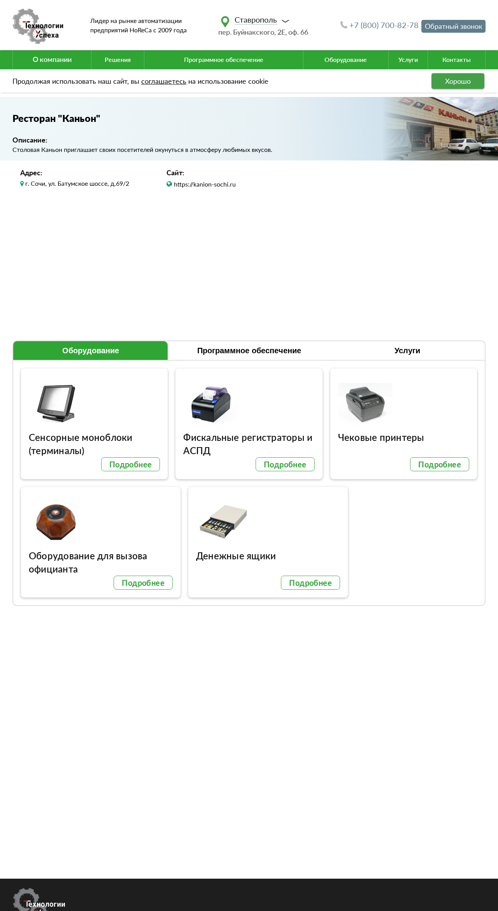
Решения (118, 59)
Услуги (408, 59)
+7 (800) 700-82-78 (384, 25)
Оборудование (345, 59)
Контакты (456, 59)
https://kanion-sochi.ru (205, 184)
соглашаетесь (163, 81)
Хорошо (458, 81)
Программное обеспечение (223, 59)
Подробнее (130, 464)
